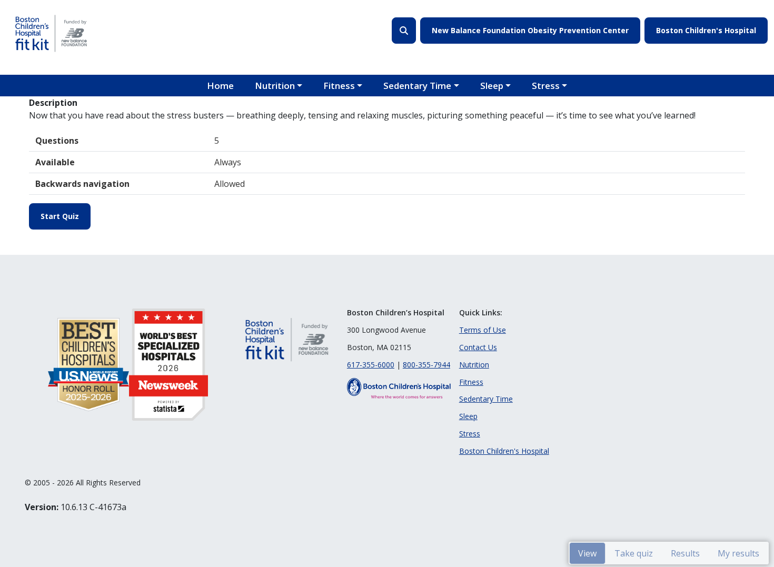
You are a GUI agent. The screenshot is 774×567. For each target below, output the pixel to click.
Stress (546, 85)
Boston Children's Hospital (706, 30)
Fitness (339, 85)
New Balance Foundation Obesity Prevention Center (530, 30)
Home (220, 85)
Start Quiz (60, 216)
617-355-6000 (370, 365)
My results (738, 553)
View (587, 553)
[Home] (51, 33)
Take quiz (633, 553)
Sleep (491, 85)
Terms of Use (482, 330)
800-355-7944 (426, 365)
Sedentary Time (417, 85)
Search (404, 30)
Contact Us (478, 347)
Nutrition (275, 85)
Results (685, 553)
